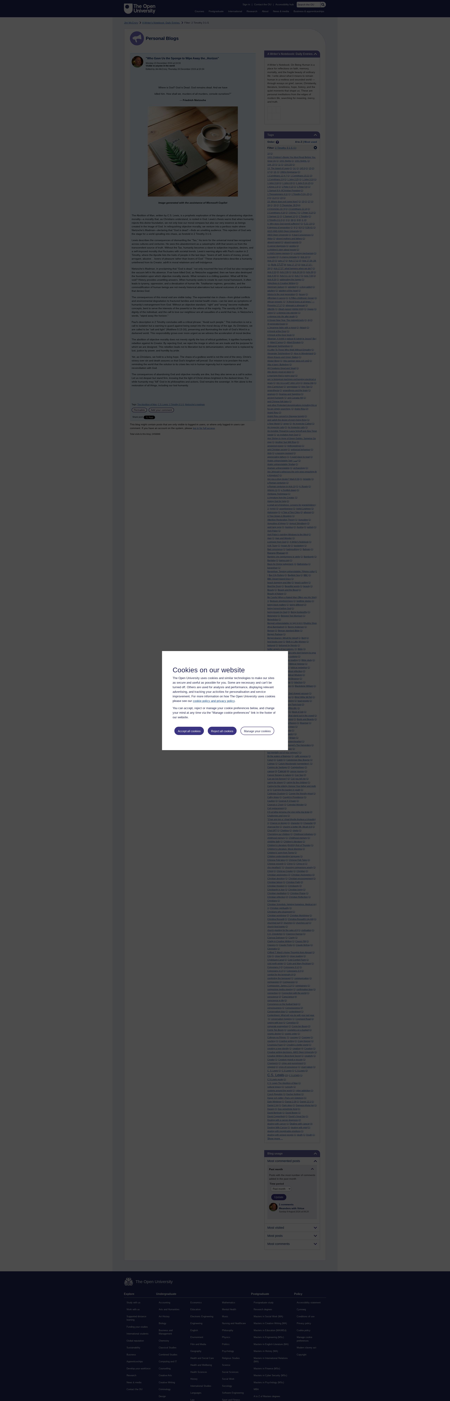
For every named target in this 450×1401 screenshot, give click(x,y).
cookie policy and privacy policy (214, 701)
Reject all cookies (222, 731)
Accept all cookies (189, 731)
